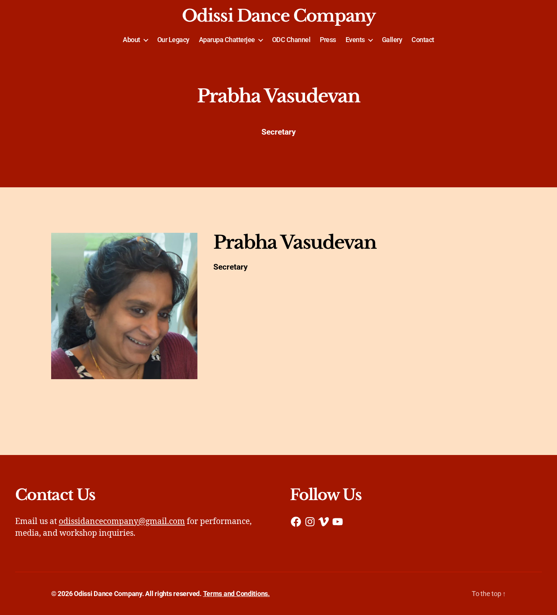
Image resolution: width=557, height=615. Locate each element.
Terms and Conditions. (236, 594)
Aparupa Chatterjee (227, 40)
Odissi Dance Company (278, 16)
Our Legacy (173, 40)
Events (355, 40)
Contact (422, 40)
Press (328, 40)
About (131, 40)
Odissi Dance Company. (109, 594)
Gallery (392, 40)
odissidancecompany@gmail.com (122, 521)
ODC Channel (291, 40)
